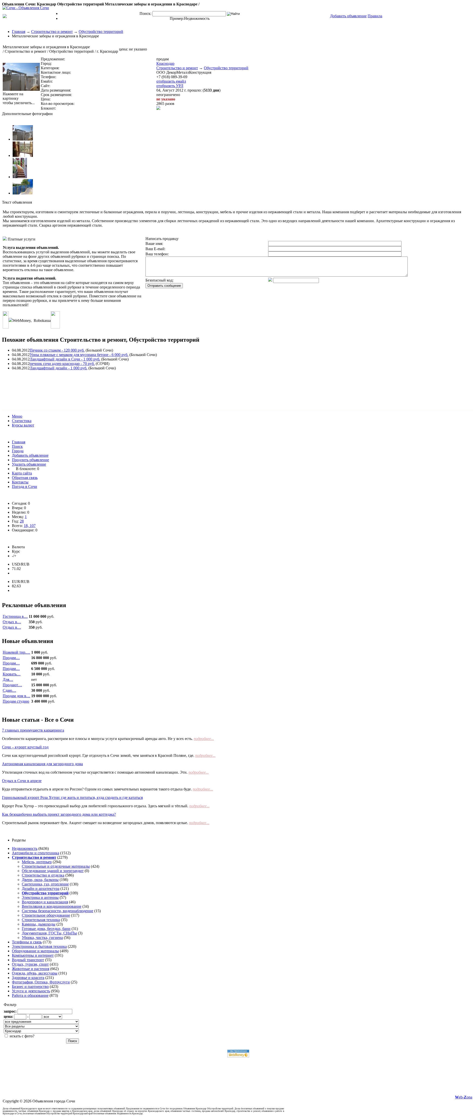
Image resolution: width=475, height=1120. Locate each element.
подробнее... (204, 739)
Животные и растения (30, 969)
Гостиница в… (15, 616)
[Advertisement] (92, 385)
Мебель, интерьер (37, 862)
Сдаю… (9, 690)
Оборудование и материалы (35, 951)
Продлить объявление (30, 460)
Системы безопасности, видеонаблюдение (57, 911)
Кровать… (12, 674)
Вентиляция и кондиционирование (51, 906)
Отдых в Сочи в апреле (22, 781)
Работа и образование (30, 995)
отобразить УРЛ (169, 86)
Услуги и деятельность (31, 991)
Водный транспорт (28, 960)
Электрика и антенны (40, 897)
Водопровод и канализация (45, 902)
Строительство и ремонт (52, 31)
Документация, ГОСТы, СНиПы (49, 933)
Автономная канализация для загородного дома (42, 764)
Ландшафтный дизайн (58, 368)
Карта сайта (22, 473)
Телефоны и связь (27, 942)
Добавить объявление (30, 455)
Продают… (12, 685)
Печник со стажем (57, 350)
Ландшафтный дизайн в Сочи (65, 359)
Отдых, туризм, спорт (30, 964)
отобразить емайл (171, 81)
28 (22, 521)
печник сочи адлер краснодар (62, 363)
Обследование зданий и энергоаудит (53, 871)
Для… (8, 679)
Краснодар (165, 63)
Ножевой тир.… (16, 652)
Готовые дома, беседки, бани (46, 929)
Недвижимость (197, 18)
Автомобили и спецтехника (35, 853)
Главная (18, 31)
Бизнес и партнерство (30, 986)
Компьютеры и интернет (33, 955)
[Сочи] (25, 8)
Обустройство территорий (101, 31)
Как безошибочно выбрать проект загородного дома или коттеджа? (59, 814)
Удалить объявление (29, 464)
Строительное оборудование (46, 915)
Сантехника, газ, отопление (45, 884)
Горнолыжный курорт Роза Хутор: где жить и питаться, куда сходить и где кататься (72, 797)
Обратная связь (25, 478)
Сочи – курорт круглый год (25, 747)
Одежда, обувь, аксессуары (34, 973)
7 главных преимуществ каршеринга (33, 730)
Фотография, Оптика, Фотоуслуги (41, 982)
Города (18, 451)
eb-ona (463, 1097)
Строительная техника (41, 920)
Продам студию (16, 701)
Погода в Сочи (24, 486)
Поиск (17, 446)
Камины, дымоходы (38, 924)
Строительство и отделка (43, 875)
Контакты (20, 482)
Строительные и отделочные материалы (56, 866)
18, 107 (30, 526)
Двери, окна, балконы (40, 880)
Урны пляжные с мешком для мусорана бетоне (79, 355)
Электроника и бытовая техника (39, 946)
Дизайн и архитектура (40, 888)
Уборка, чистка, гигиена (42, 937)
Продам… (11, 658)
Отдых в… (12, 622)
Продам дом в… (16, 696)
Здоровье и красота (28, 978)
